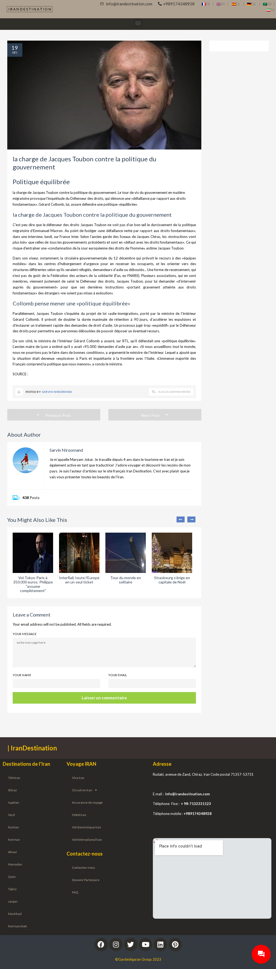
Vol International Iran (87, 840)
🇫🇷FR (206, 4)
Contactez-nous (83, 867)
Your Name (22, 675)
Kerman (14, 840)
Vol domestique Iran (86, 827)
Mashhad (15, 914)
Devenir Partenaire (85, 880)
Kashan (13, 827)
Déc (15, 52)
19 (14, 47)
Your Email (117, 675)
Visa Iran (78, 778)
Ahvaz (12, 852)
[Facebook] (101, 944)
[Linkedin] (160, 944)
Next (191, 519)
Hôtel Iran (79, 815)
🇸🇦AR (268, 4)
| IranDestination (32, 748)
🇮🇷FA (270, 10)
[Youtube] (145, 944)
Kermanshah (17, 926)
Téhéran (14, 778)
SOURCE (20, 374)
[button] (138, 22)
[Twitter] (130, 944)
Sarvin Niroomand (57, 391)
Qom (12, 877)
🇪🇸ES (237, 4)
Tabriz (12, 889)
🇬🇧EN (221, 4)
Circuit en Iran (82, 790)
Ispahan (13, 802)
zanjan (13, 901)
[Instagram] (116, 944)
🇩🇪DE (253, 4)
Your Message (24, 634)
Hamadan (15, 864)
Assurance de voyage (87, 802)
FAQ (75, 892)
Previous (181, 519)
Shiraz (12, 790)
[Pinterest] (175, 944)
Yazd (11, 815)
